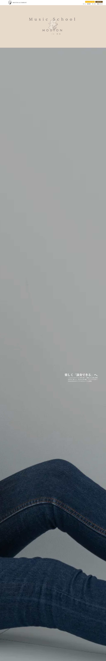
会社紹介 (89, 3)
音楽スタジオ (100, 3)
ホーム (84, 3)
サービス (94, 3)
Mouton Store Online (90, 1)
